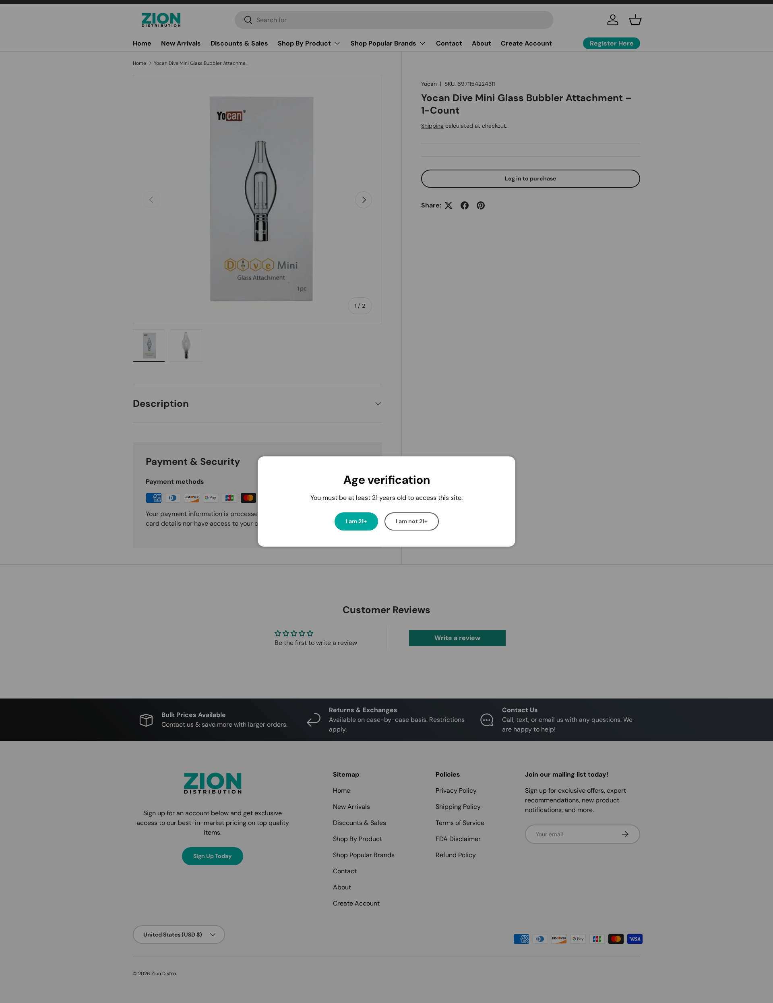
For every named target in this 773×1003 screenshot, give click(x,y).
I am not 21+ (412, 521)
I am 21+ (356, 521)
